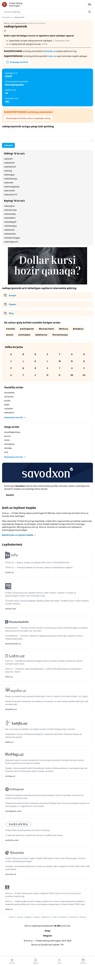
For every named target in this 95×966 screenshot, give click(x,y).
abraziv (9, 334)
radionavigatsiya (11, 186)
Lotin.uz (52, 56)
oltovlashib (9, 392)
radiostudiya (10, 214)
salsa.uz (20, 917)
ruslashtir (8, 408)
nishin (7, 440)
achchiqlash (24, 334)
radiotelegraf (10, 221)
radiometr (8, 182)
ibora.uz (12, 917)
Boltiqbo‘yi (78, 328)
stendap (8, 448)
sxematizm (9, 412)
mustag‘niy (9, 444)
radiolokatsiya (10, 178)
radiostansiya (10, 210)
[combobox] (47, 11)
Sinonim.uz (50, 51)
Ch (84, 375)
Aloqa (47, 930)
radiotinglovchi (11, 241)
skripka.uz (28, 917)
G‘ (60, 375)
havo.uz (83, 917)
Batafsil (10, 495)
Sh (72, 375)
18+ (62, 944)
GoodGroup (46, 944)
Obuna (34, 944)
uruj (6, 452)
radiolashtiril (10, 166)
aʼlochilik (10, 328)
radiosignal (9, 206)
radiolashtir (9, 162)
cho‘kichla (8, 396)
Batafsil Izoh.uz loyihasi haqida (17, 535)
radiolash (8, 158)
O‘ (47, 375)
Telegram (47, 935)
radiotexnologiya (12, 237)
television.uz (46, 917)
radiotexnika (10, 233)
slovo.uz (37, 917)
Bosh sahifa (6, 17)
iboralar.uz (63, 917)
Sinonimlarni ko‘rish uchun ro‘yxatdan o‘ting (28, 118)
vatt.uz (55, 917)
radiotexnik (9, 229)
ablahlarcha (41, 334)
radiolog (8, 170)
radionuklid (9, 190)
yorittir (7, 400)
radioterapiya (10, 225)
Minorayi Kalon (46, 328)
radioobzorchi (10, 194)
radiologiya (9, 174)
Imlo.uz (42, 527)
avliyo (6, 404)
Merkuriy (63, 328)
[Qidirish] (89, 11)
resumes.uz (74, 917)
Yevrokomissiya (60, 334)
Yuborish (8, 145)
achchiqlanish (27, 328)
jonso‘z (7, 436)
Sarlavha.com (64, 527)
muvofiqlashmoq (12, 432)
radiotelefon (10, 218)
